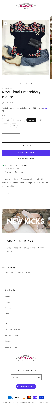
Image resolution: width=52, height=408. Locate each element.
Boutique (9, 302)
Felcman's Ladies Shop (15, 402)
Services (8, 308)
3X (15, 126)
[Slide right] (31, 84)
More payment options (26, 159)
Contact (8, 341)
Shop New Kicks (20, 240)
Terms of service (44, 403)
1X (42, 120)
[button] (5, 6)
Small (8, 120)
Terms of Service (11, 335)
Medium (20, 120)
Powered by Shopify (29, 402)
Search (8, 314)
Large (31, 120)
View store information (14, 172)
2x (7, 126)
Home (7, 296)
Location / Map (11, 347)
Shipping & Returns (13, 330)
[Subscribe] (38, 377)
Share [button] (6, 193)
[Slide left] (20, 84)
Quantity (5, 131)
